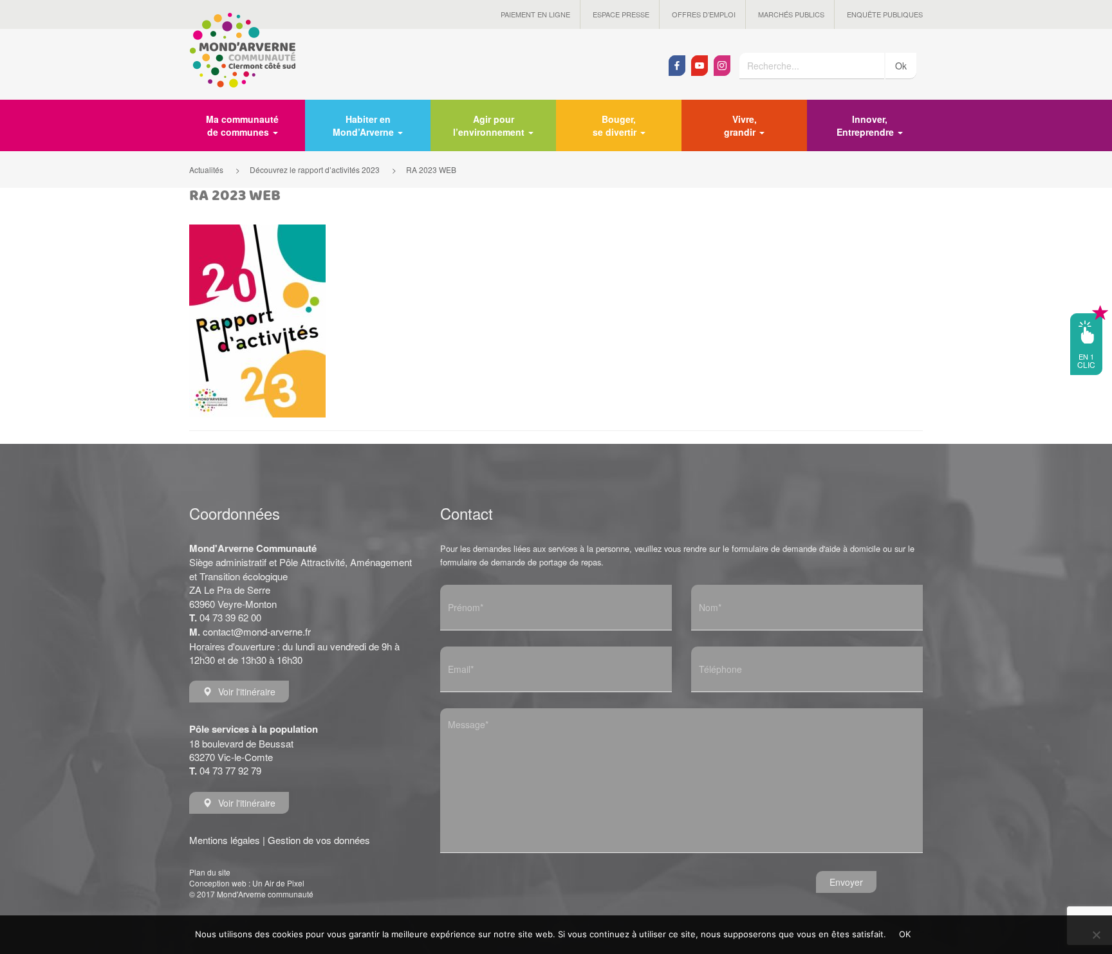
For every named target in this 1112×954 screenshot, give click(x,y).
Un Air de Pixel (278, 882)
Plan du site (209, 872)
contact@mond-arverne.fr (257, 631)
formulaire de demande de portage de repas (520, 562)
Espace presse (621, 14)
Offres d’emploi (704, 14)
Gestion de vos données (319, 840)
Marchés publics (791, 14)
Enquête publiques (885, 14)
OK (905, 934)
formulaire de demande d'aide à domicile (806, 548)
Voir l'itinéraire (246, 691)
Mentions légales (224, 840)
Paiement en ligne (535, 14)
